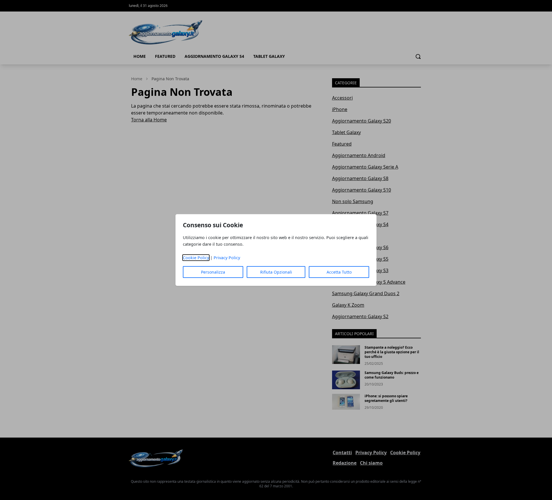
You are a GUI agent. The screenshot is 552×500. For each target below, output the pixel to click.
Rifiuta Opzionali (276, 272)
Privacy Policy (227, 257)
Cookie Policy (196, 257)
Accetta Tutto (339, 272)
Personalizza (213, 272)
